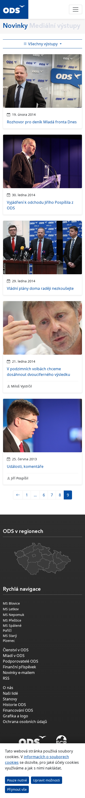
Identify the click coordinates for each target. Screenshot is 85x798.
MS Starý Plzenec (10, 638)
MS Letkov (11, 609)
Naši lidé (10, 693)
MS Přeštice (12, 620)
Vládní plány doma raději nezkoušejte (40, 288)
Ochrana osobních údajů (25, 721)
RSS (6, 678)
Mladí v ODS (14, 655)
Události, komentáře (25, 466)
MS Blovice (11, 603)
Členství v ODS (16, 650)
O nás (8, 687)
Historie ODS (14, 704)
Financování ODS (18, 710)
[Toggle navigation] (75, 9)
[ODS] (32, 739)
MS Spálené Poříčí (12, 628)
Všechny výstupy (43, 43)
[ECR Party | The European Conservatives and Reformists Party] (61, 741)
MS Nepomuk (13, 614)
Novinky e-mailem (19, 672)
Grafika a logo (15, 716)
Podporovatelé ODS (20, 661)
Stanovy (10, 699)
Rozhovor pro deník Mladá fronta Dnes (42, 122)
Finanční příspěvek (19, 666)
